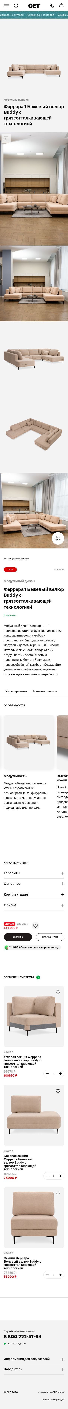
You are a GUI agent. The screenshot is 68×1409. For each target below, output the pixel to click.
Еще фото (58, 538)
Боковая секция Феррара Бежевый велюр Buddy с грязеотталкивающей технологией (20, 1162)
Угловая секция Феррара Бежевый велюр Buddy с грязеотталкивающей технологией (22, 1062)
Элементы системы (46, 691)
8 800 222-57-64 (52, 5)
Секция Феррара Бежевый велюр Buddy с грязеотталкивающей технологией (22, 1263)
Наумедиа (58, 1399)
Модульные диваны (18, 558)
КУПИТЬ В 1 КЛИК (50, 937)
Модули (8, 1052)
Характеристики (16, 691)
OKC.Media (58, 1392)
